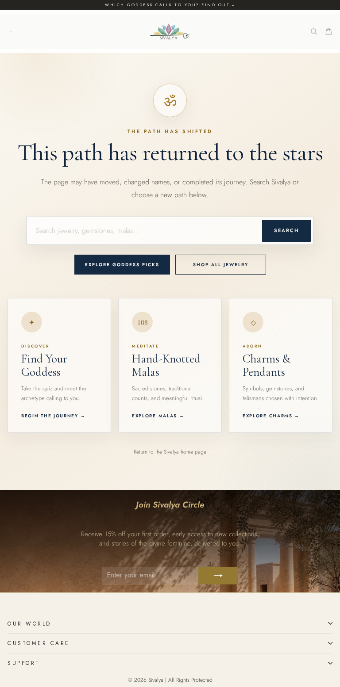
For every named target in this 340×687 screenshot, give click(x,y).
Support (24, 663)
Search (286, 230)
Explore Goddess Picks (122, 264)
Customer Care (39, 643)
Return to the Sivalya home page (170, 452)
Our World (29, 623)
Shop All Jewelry (220, 264)
